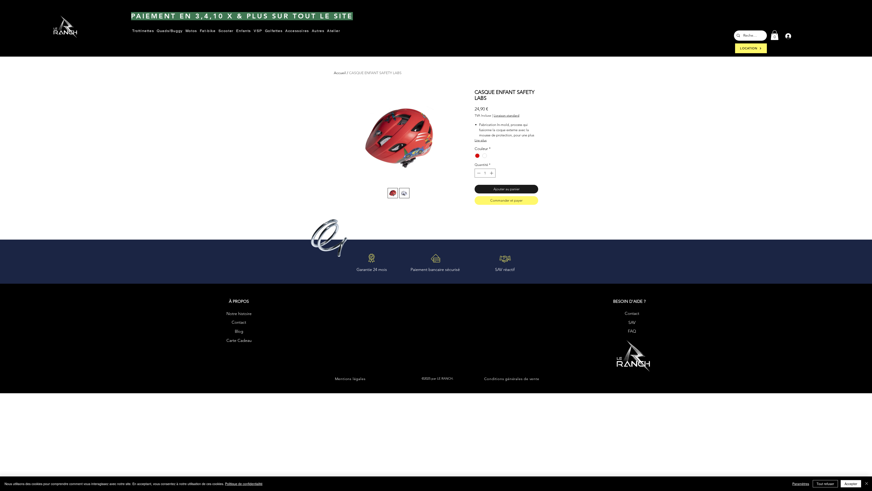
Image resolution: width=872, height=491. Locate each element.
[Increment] (492, 173)
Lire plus (481, 140)
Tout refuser (825, 483)
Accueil (340, 73)
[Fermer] (866, 483)
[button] (318, 31)
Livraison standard (506, 116)
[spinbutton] (485, 173)
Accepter (851, 483)
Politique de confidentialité (244, 483)
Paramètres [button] (800, 483)
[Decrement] (478, 173)
